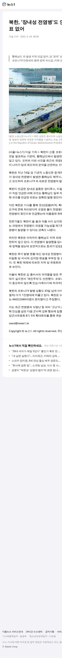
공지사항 (49, 631)
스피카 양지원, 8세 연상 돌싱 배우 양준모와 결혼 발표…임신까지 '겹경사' (36, 360)
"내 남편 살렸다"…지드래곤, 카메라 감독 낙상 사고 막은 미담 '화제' (36, 356)
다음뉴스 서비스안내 (12, 631)
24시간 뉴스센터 (34, 631)
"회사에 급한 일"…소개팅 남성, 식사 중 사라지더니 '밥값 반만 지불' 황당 (36, 365)
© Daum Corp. (10, 646)
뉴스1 (11, 4)
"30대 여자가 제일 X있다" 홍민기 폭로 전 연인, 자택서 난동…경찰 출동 (36, 351)
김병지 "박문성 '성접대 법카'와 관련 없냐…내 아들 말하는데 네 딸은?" (36, 370)
